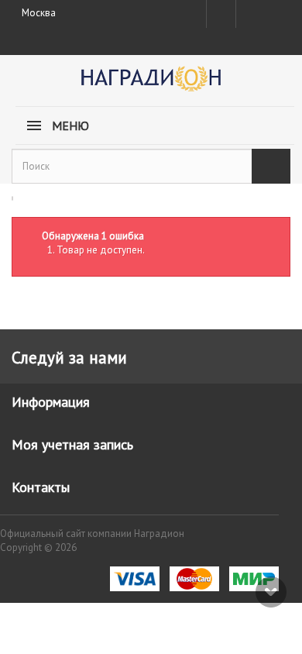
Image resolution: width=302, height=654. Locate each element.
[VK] (249, 14)
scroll (271, 592)
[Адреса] (221, 14)
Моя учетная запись (72, 444)
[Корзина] (276, 11)
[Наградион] (151, 84)
